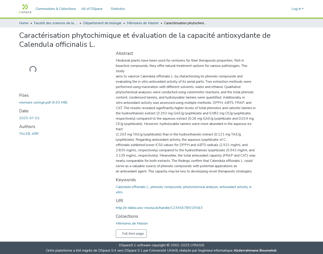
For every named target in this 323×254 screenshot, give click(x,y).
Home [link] (24, 23)
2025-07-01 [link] (29, 118)
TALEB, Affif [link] (28, 133)
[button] (25, 8)
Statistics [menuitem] (118, 8)
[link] (65, 102)
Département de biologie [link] (102, 23)
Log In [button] (297, 8)
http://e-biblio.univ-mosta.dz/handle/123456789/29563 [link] (159, 207)
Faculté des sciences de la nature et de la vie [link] (56, 23)
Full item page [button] (132, 233)
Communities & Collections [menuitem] (56, 8)
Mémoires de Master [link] (143, 23)
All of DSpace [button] (92, 8)
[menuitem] (93, 9)
